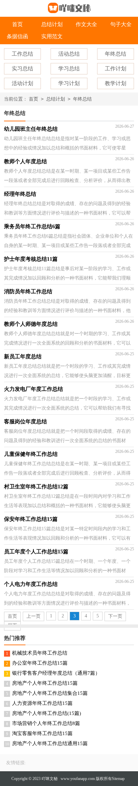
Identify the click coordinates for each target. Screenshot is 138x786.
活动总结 (69, 54)
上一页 (33, 616)
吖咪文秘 (50, 778)
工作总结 (22, 54)
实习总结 (22, 68)
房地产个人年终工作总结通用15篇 (50, 743)
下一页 (115, 616)
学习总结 (69, 68)
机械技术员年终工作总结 (39, 653)
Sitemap (118, 778)
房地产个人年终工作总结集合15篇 (50, 693)
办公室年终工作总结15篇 (40, 663)
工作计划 (115, 68)
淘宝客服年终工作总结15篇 (42, 733)
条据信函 (17, 36)
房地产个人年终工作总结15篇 (45, 683)
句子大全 (121, 24)
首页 (17, 24)
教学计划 (115, 83)
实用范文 (52, 36)
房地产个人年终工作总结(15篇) (46, 713)
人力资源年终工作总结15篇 (42, 703)
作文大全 (86, 24)
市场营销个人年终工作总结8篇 (46, 723)
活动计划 (22, 83)
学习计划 (69, 83)
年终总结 (115, 54)
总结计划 (52, 24)
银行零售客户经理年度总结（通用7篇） (56, 673)
